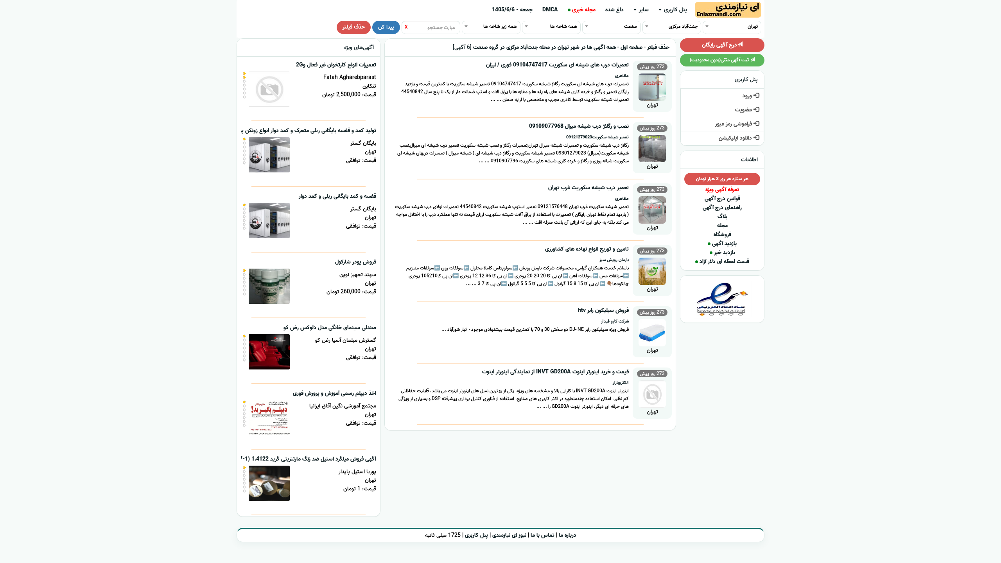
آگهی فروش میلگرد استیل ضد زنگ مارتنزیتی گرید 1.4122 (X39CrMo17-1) (293, 459)
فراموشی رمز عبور (734, 124)
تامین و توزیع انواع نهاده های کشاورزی (587, 249)
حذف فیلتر (354, 27)
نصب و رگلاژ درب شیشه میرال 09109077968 (579, 126)
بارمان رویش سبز (614, 260)
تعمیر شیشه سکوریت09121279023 (597, 137)
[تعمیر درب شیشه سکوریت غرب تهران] (652, 208)
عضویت (744, 110)
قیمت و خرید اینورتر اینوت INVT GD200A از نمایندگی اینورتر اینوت (555, 372)
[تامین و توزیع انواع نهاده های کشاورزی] (652, 270)
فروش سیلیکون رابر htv (603, 310)
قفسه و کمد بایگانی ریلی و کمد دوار (337, 196)
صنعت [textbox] (630, 26)
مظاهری (622, 75)
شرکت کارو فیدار (615, 321)
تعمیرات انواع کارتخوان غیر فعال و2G (336, 65)
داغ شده (614, 9)
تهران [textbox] (753, 26)
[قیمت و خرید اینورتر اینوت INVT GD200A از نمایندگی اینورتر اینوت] (652, 393)
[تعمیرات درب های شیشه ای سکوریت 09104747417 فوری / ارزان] (652, 86)
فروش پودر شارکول (355, 262)
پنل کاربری (674, 9)
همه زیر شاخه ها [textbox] (500, 26)
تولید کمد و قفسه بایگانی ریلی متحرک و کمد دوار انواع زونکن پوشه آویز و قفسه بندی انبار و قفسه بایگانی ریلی (257, 130)
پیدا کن (386, 27)
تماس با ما (542, 535)
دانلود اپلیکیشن (736, 138)
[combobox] (732, 26)
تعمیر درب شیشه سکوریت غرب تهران (588, 187)
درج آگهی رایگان (719, 45)
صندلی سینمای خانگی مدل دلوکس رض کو (329, 327)
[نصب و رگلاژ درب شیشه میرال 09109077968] (652, 147)
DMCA (550, 9)
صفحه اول (631, 47)
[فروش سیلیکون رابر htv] (652, 331)
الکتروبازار (621, 382)
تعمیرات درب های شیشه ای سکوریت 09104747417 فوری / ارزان (557, 65)
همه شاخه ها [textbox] (563, 26)
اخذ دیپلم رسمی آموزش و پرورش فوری (334, 393)
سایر (643, 9)
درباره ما (567, 535)
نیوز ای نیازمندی (509, 535)
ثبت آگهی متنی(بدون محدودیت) (720, 60)
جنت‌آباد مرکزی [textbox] (683, 26)
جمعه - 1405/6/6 (512, 9)
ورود (748, 95)
